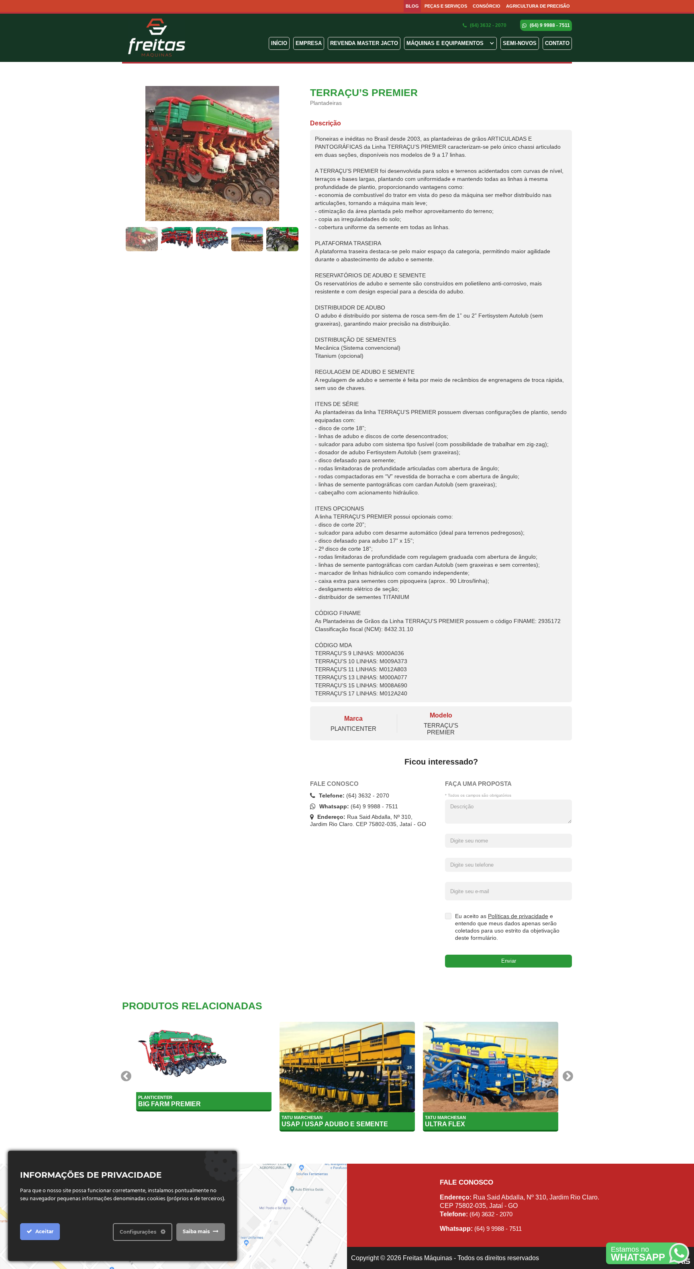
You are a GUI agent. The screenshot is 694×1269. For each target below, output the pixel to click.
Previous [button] (126, 1076)
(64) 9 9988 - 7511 (549, 25)
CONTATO (557, 43)
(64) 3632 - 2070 (487, 25)
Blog (412, 6)
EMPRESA (309, 43)
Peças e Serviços (446, 6)
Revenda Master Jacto (364, 43)
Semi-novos (520, 43)
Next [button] (568, 1076)
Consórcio (486, 6)
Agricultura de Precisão (538, 6)
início (279, 43)
